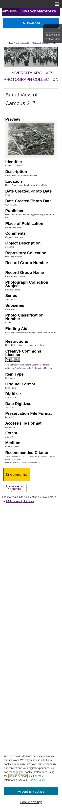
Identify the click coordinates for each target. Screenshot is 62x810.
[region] (31, 780)
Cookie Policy (36, 780)
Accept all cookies (31, 791)
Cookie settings (18, 776)
